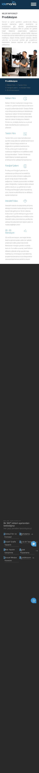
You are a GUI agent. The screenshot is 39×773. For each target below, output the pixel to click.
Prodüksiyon (28, 81)
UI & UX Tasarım (27, 542)
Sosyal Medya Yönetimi (11, 559)
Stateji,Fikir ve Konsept (11, 535)
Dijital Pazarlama (24, 551)
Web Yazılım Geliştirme (10, 551)
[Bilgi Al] (33, 600)
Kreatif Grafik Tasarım (10, 543)
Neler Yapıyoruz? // (16, 81)
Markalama (25, 534)
